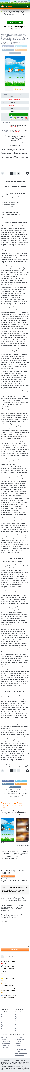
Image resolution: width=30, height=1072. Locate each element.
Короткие (3, 1039)
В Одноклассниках (21, 49)
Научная (17, 1023)
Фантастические (5, 1041)
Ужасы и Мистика (20, 1027)
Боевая (17, 1015)
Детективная (18, 1019)
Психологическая (19, 1025)
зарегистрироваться (20, 890)
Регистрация (24, 1)
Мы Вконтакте (14, 786)
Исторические (5, 1021)
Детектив (3, 1017)
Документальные (8, 971)
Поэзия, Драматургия (9, 997)
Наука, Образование (9, 968)
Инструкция (17, 131)
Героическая (18, 1017)
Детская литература (9, 978)
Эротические (4, 1047)
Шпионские (4, 1029)
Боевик (3, 1015)
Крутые (3, 1025)
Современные (5, 1045)
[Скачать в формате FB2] (11, 119)
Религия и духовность (9, 985)
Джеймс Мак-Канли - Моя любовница (7, 843)
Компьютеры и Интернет (10, 995)
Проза (5, 973)
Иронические (4, 1019)
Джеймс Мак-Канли (14, 99)
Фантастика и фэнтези (9, 961)
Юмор (5, 992)
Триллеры (3, 1027)
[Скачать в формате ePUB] (15, 119)
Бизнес (5, 983)
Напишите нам (12, 126)
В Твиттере (20, 46)
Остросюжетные (5, 1043)
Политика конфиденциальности (21, 1052)
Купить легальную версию (19, 115)
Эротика (11, 105)
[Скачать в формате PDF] (26, 119)
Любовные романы (8, 963)
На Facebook (7, 46)
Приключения (7, 976)
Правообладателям (20, 1049)
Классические (4, 1023)
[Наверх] (25, 1068)
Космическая (18, 1021)
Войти (15, 1)
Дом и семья (7, 980)
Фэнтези (17, 1029)
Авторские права (15, 22)
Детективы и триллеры (9, 966)
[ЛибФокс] (7, 6)
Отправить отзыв (15, 949)
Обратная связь (19, 1055)
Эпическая (18, 1031)
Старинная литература (9, 990)
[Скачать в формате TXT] (18, 119)
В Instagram (7, 49)
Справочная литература (10, 988)
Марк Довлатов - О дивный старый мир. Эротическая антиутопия (22, 844)
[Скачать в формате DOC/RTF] (22, 119)
